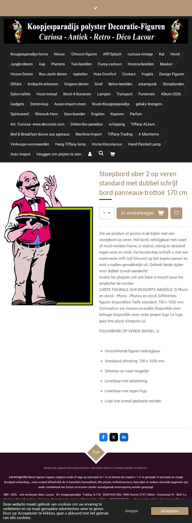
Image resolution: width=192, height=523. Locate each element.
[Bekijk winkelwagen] (112, 154)
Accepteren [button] (169, 511)
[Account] (90, 154)
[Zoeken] (101, 153)
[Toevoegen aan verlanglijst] (176, 213)
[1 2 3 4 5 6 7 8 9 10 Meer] (106, 213)
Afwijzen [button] (131, 511)
